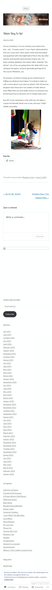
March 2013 (8, 433)
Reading (6, 538)
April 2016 (7, 344)
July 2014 (7, 385)
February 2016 (9, 347)
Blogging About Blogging (12, 506)
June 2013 (7, 423)
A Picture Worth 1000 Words (14, 496)
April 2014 (7, 395)
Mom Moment (8, 522)
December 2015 (9, 354)
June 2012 (7, 461)
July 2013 (7, 420)
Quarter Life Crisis (10, 531)
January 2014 (8, 401)
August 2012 (8, 455)
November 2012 (9, 446)
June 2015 (7, 366)
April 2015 (7, 373)
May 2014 (7, 392)
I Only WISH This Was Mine (13, 515)
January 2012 (8, 474)
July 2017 (7, 331)
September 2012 (10, 452)
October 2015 (9, 357)
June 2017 (7, 335)
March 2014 (8, 398)
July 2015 (7, 363)
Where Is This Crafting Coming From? (17, 550)
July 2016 (7, 341)
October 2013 (9, 411)
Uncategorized (9, 547)
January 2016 (8, 350)
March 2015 (8, 376)
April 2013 (7, 430)
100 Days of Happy (10, 490)
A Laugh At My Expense (12, 493)
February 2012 (9, 471)
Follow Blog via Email (11, 300)
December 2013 (9, 404)
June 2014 (7, 389)
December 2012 (9, 442)
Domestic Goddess (10, 512)
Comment (39, 236)
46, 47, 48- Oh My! (12, 194)
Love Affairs (7, 518)
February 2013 (9, 436)
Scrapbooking (8, 541)
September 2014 (10, 382)
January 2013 (8, 439)
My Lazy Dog (8, 525)
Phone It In (7, 528)
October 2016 (9, 338)
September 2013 (10, 414)
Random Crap (28, 177)
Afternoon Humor (10, 499)
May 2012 (7, 465)
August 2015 (8, 360)
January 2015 (8, 379)
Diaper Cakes (8, 509)
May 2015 (7, 370)
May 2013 (7, 427)
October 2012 (9, 449)
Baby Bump (7, 503)
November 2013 (9, 408)
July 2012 (7, 458)
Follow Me (10, 314)
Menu (26, 8)
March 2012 (8, 468)
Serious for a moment (11, 544)
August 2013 (8, 417)
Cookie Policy (9, 579)
